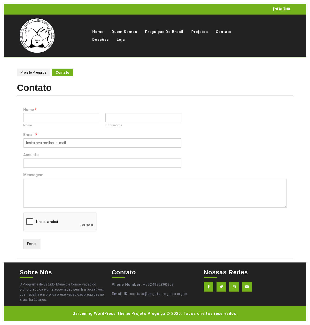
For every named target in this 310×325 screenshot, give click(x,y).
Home (97, 32)
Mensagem (33, 175)
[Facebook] (273, 9)
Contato (224, 32)
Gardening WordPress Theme (101, 313)
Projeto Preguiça (33, 72)
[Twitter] (277, 9)
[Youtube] (288, 9)
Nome (30, 109)
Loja (121, 39)
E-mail (30, 134)
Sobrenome (113, 125)
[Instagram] (284, 9)
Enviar (32, 244)
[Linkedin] (280, 9)
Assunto (31, 154)
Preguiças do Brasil (164, 32)
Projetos (199, 32)
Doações (100, 39)
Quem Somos (124, 32)
